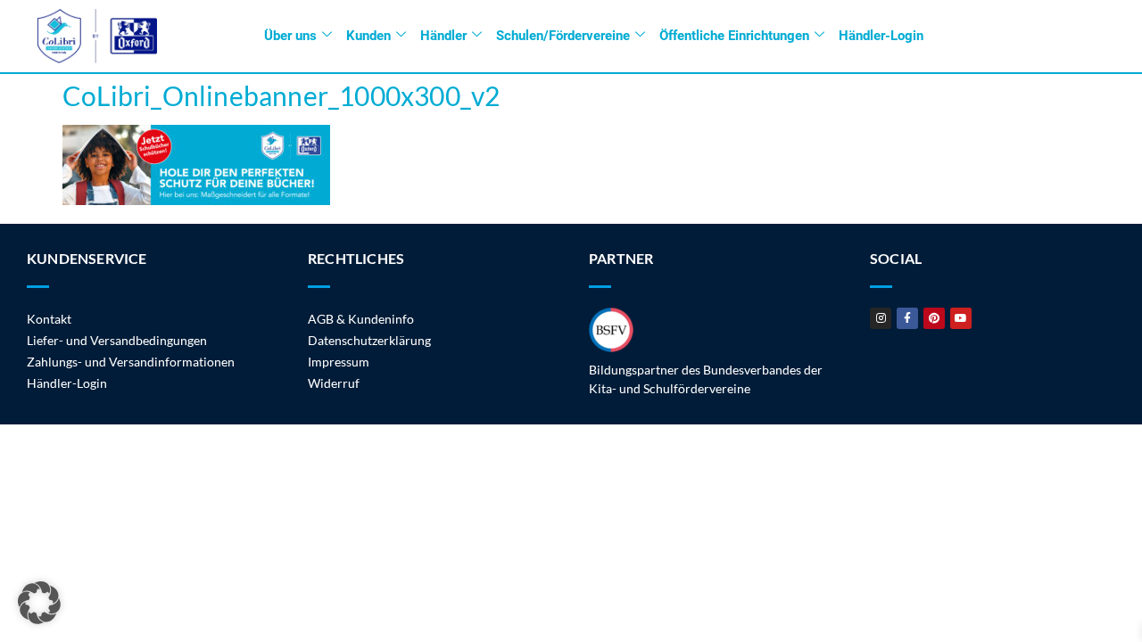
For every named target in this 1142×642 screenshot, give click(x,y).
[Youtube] (961, 318)
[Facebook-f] (907, 318)
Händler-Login (881, 36)
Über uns (290, 36)
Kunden (368, 36)
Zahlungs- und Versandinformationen (131, 361)
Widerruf (334, 383)
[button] (39, 603)
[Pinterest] (934, 318)
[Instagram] (880, 318)
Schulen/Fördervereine (563, 36)
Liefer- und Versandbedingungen (117, 340)
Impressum (338, 361)
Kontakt (49, 318)
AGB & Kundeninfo (361, 318)
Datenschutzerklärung (369, 340)
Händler (443, 36)
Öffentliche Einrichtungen (734, 36)
